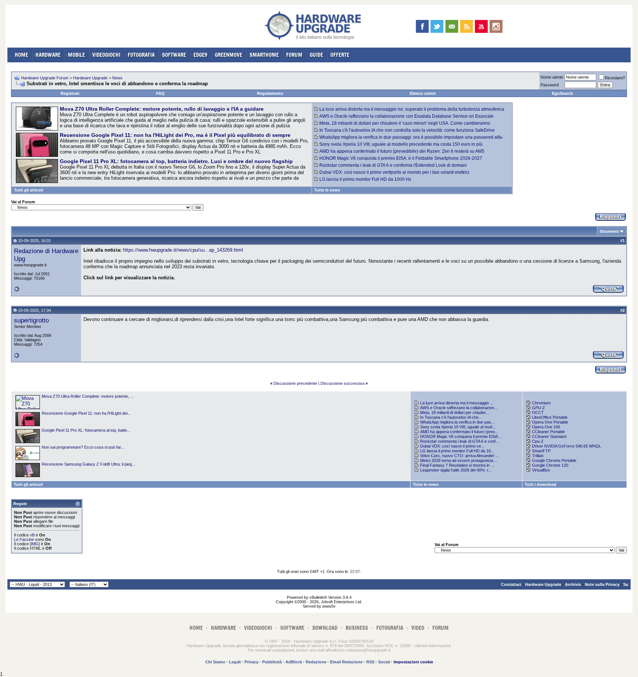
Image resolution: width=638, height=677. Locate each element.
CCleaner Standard (549, 436)
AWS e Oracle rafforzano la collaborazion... (458, 407)
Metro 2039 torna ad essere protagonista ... (459, 460)
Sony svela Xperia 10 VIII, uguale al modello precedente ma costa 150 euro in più (401, 144)
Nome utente (552, 77)
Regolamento (270, 93)
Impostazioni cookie (413, 662)
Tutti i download (540, 484)
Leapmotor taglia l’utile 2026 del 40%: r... (455, 470)
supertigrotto (31, 320)
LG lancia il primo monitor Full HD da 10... (457, 451)
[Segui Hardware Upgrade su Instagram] (496, 26)
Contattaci (511, 584)
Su (625, 584)
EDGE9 (200, 55)
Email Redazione (346, 662)
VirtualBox (541, 470)
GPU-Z (538, 407)
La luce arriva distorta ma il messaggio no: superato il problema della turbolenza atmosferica (411, 109)
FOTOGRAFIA (141, 55)
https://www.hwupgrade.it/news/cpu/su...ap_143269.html (183, 250)
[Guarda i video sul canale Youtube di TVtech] (481, 26)
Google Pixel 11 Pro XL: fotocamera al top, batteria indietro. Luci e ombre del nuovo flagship (176, 161)
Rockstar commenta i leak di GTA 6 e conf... (459, 441)
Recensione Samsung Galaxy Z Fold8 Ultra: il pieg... (88, 464)
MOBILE (76, 55)
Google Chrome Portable (554, 460)
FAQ (160, 93)
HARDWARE (48, 55)
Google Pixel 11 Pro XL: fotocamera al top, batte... (86, 430)
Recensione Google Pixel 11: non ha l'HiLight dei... (86, 413)
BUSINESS (357, 628)
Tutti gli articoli (28, 190)
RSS (370, 662)
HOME (21, 55)
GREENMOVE (228, 55)
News (117, 78)
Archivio (573, 584)
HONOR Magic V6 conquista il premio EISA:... (461, 436)
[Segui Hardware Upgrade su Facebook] (422, 26)
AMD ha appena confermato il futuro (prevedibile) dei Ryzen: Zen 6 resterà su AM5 (401, 151)
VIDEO (417, 628)
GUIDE (316, 55)
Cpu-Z (537, 441)
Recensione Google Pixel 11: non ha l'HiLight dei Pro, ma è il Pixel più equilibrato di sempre (175, 135)
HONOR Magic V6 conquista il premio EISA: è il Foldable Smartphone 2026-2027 (400, 158)
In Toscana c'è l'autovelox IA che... (451, 417)
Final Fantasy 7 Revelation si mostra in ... (457, 465)
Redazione (316, 662)
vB (32, 535)
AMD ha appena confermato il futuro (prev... (459, 431)
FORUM (294, 55)
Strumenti (609, 231)
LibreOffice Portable (549, 417)
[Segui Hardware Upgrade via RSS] (466, 26)
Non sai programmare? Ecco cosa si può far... (83, 447)
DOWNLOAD (324, 628)
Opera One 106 (546, 427)
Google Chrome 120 (550, 465)
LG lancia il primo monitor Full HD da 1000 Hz (365, 179)
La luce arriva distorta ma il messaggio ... (456, 403)
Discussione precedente (295, 383)
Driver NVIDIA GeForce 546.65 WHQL (566, 446)
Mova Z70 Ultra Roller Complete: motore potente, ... (88, 396)
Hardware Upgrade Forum (44, 78)
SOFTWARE (174, 55)
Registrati (70, 93)
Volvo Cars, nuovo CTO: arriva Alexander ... (459, 455)
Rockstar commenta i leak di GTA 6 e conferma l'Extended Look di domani (393, 165)
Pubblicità (272, 662)
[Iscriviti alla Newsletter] (451, 26)
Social (384, 662)
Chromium (541, 403)
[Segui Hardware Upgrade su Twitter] (437, 26)
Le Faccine (24, 539)
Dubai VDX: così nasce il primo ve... (452, 446)
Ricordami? (615, 78)
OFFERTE (339, 55)
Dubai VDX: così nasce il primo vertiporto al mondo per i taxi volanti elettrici (394, 172)
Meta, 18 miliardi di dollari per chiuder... (454, 412)
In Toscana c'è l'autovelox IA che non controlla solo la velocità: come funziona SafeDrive (407, 130)
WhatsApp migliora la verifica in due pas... (457, 422)
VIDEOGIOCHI (106, 55)
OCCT (538, 412)
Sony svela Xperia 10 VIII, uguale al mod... (457, 427)
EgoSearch (562, 93)
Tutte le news (327, 190)
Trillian (537, 455)
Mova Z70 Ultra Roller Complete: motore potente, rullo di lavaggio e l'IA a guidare (162, 109)
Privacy (251, 662)
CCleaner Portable (548, 431)
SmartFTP (541, 451)
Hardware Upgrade (90, 78)
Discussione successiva (342, 383)
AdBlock (293, 662)
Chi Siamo (215, 662)
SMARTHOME (264, 55)
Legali (235, 662)
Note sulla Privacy (602, 584)
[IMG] (35, 544)
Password (550, 85)
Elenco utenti (423, 93)
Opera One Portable (550, 422)
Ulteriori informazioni (432, 645)
